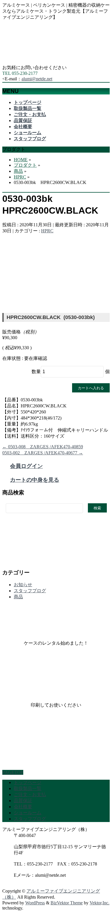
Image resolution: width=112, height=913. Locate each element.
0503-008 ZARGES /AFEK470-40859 (42, 446)
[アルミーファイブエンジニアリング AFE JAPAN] (45, 62)
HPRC (47, 230)
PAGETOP (12, 772)
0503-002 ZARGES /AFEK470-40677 (42, 452)
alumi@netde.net (37, 78)
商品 (18, 596)
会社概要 (23, 806)
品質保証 (23, 800)
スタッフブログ (30, 590)
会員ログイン (26, 466)
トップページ (27, 782)
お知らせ (23, 584)
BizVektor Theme (67, 902)
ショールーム (27, 812)
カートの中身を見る (34, 480)
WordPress (35, 902)
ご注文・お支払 (30, 794)
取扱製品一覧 (27, 788)
